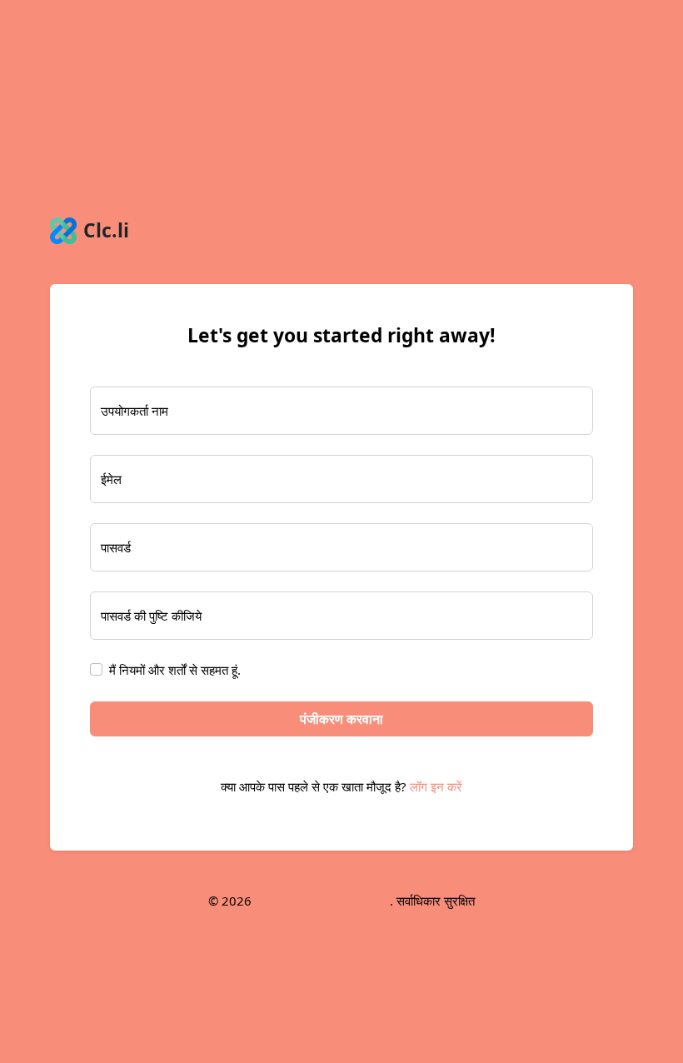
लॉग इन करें (436, 786)
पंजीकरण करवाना (341, 719)
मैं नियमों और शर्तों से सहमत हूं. (175, 669)
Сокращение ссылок (322, 900)
